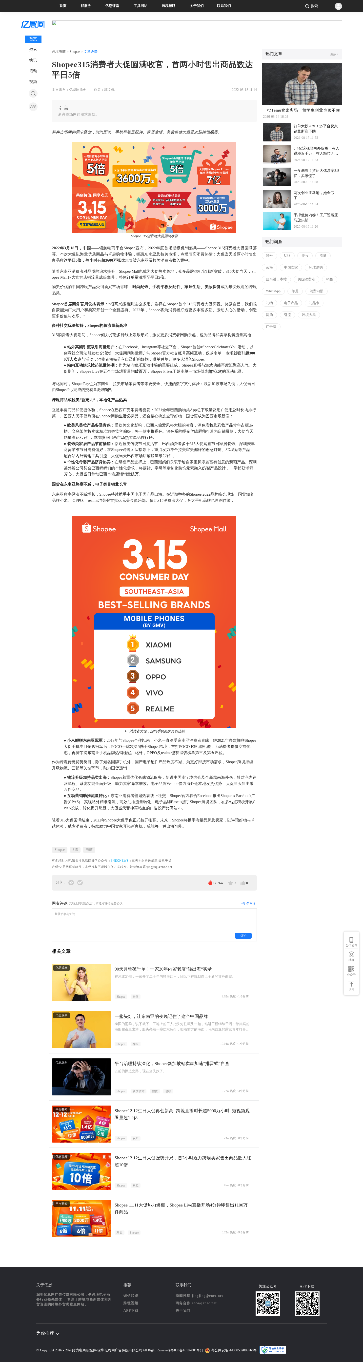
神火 (136, 1044)
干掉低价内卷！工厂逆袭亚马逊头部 (316, 217)
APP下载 (131, 1310)
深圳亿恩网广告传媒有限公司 (120, 1350)
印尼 (295, 291)
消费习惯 (316, 291)
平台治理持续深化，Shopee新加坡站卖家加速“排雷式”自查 (172, 1063)
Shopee (60, 850)
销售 (329, 279)
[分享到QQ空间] (71, 882)
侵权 (168, 1091)
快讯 (33, 60)
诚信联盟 (130, 1296)
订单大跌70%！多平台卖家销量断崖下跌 (316, 128)
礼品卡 (314, 303)
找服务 (86, 6)
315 (75, 850)
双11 (119, 1232)
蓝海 (269, 267)
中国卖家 (291, 267)
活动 (33, 71)
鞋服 (136, 996)
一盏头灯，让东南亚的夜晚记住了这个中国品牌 (161, 1016)
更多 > (334, 54)
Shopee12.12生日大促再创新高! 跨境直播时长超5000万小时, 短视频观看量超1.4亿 (182, 1114)
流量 (323, 255)
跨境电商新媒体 (84, 1350)
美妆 (305, 255)
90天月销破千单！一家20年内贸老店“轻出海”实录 (163, 969)
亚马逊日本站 (276, 279)
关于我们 (197, 6)
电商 (89, 850)
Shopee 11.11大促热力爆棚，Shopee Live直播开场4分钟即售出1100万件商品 (181, 1208)
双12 (136, 1138)
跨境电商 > (61, 52)
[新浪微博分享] (80, 882)
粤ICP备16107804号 (185, 1350)
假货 (155, 1091)
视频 (33, 81)
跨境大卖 (309, 315)
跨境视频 (130, 1303)
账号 (269, 255)
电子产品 (291, 303)
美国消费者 (306, 279)
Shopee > (77, 52)
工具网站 (140, 6)
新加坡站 (138, 1091)
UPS (287, 255)
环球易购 (316, 267)
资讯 (33, 49)
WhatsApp (273, 291)
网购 (269, 315)
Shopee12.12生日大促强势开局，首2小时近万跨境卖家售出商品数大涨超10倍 (183, 1161)
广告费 (271, 327)
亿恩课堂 (112, 6)
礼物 (269, 303)
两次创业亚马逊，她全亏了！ (314, 195)
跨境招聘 (169, 6)
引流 (287, 315)
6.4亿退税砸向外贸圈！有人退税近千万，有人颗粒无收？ (316, 151)
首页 (63, 6)
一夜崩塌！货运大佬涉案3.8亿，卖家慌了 (316, 173)
